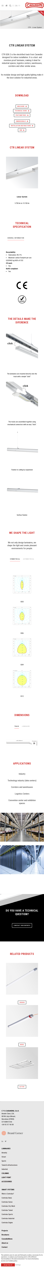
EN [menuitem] (16, 6)
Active (22, 1087)
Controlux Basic (7, 1198)
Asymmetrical (28, 559)
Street (4, 1157)
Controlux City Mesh (8, 1206)
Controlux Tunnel (7, 1210)
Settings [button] (18, 1265)
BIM (21, 130)
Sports (4, 1161)
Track (16, 726)
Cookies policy (12, 1261)
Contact (4, 1247)
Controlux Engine (7, 1223)
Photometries (21, 115)
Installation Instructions (21, 125)
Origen (22, 1002)
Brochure (20, 106)
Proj (3, 1231)
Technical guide (21, 111)
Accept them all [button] (8, 1265)
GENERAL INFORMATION (15, 238)
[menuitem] (13, 6)
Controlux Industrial (8, 1218)
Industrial (5, 1169)
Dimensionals (21, 121)
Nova (22, 1044)
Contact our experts (22, 925)
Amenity (4, 1153)
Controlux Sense (7, 1202)
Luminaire (26, 726)
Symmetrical (15, 559)
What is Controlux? (8, 1194)
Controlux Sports (7, 1214)
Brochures (5, 1235)
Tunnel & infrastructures (9, 1165)
